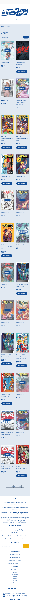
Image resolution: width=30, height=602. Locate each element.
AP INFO (15, 580)
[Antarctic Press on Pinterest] (15, 588)
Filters (26, 37)
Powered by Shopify (21, 593)
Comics (15, 572)
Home (2, 26)
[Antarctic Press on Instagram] (17, 588)
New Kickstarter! (15, 583)
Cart (27, 2)
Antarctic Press (10, 593)
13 (20, 486)
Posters (15, 578)
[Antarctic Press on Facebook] (12, 588)
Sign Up (26, 546)
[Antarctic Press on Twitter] (9, 588)
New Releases (15, 570)
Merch (15, 576)
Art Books (15, 574)
